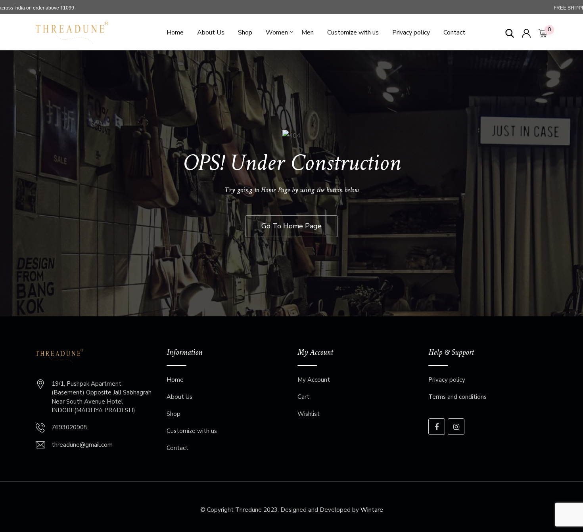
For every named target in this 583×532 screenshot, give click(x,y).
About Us (210, 32)
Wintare (372, 510)
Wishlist (308, 414)
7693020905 (69, 427)
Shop (245, 32)
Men (307, 32)
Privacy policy (411, 32)
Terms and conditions (457, 397)
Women (277, 32)
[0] (543, 32)
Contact (454, 32)
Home (175, 32)
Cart (303, 397)
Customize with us (353, 32)
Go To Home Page (291, 226)
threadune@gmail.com (82, 445)
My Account (313, 380)
